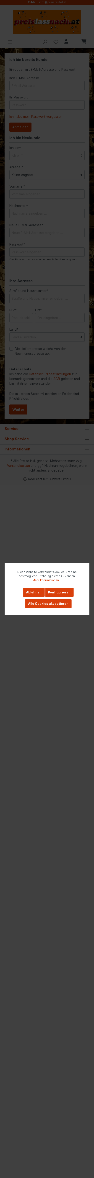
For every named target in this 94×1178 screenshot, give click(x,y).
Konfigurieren (59, 592)
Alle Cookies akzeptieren (48, 603)
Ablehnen (34, 592)
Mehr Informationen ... (47, 580)
